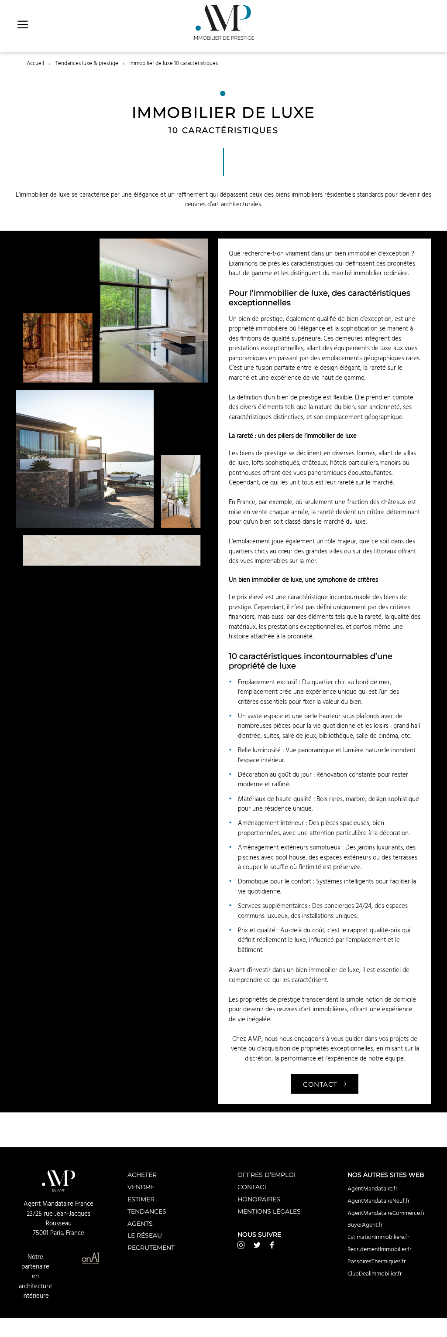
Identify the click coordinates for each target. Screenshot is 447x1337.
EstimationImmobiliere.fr (378, 1237)
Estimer (141, 1199)
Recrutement (151, 1247)
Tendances (146, 1211)
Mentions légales (269, 1211)
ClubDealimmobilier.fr (374, 1273)
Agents (140, 1223)
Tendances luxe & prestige (86, 63)
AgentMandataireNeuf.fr (378, 1201)
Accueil (35, 63)
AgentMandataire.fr (372, 1188)
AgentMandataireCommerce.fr (386, 1213)
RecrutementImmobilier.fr (379, 1249)
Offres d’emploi (266, 1174)
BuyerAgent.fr (364, 1225)
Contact (325, 1083)
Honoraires (258, 1199)
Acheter (142, 1174)
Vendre (140, 1187)
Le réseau (144, 1235)
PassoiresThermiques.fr (376, 1261)
